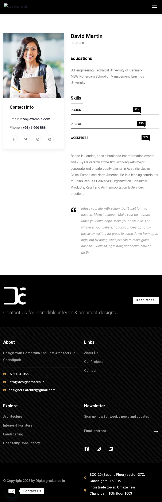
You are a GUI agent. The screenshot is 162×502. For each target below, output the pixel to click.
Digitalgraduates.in (50, 481)
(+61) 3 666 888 (33, 128)
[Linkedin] (110, 448)
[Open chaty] (12, 491)
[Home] (15, 295)
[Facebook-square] (86, 448)
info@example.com (35, 119)
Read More (145, 300)
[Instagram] (98, 448)
